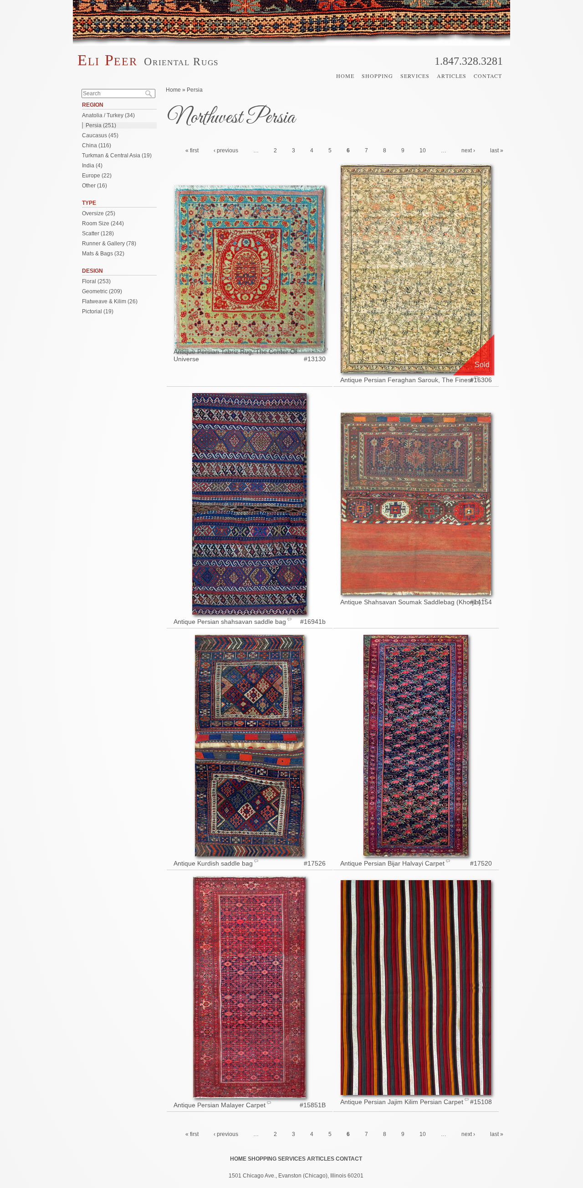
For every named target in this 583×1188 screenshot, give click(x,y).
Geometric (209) (102, 291)
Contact (488, 75)
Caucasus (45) (100, 135)
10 (422, 150)
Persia (195, 90)
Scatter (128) (98, 233)
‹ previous (226, 150)
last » (496, 150)
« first (192, 150)
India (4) (92, 165)
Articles (451, 75)
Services (415, 75)
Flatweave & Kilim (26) (110, 301)
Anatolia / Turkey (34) (108, 115)
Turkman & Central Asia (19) (117, 155)
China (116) (96, 145)
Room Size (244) (103, 223)
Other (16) (94, 185)
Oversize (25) (98, 213)
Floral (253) (96, 281)
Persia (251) (101, 125)
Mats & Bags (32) (103, 253)
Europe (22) (97, 175)
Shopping (377, 75)
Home (345, 75)
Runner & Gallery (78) (109, 243)
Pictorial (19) (97, 311)
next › (468, 150)
